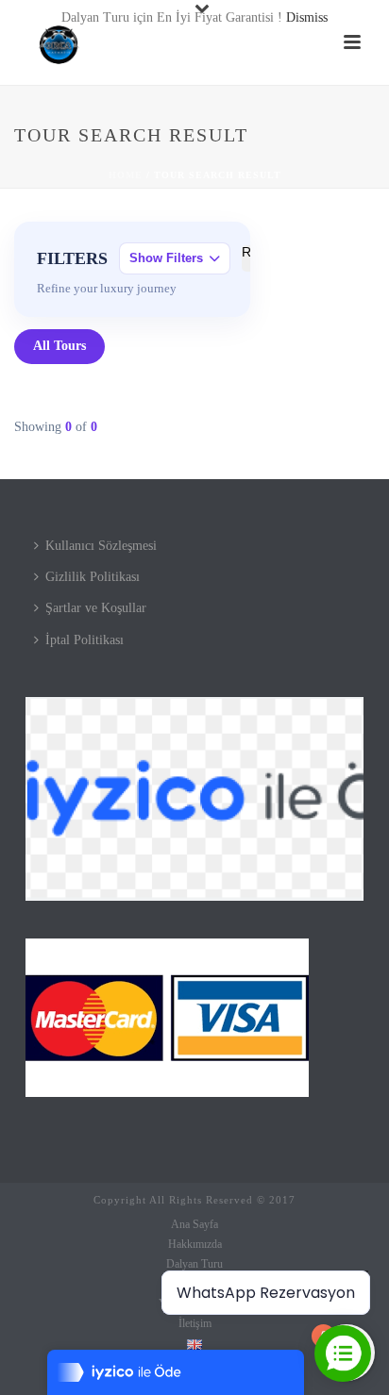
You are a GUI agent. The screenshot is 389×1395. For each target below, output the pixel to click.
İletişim (194, 1323)
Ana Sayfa (194, 1224)
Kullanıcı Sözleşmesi (101, 546)
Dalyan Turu (194, 1263)
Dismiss (307, 17)
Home (126, 175)
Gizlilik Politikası (92, 577)
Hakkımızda (195, 1244)
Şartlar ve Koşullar (95, 608)
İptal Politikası (84, 640)
